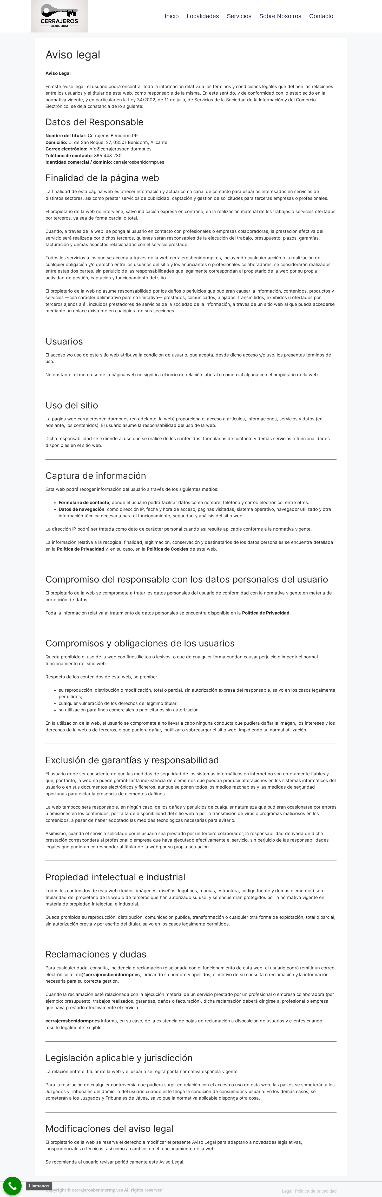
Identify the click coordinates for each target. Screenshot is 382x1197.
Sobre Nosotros (280, 16)
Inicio (172, 16)
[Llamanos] (12, 1186)
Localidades (203, 16)
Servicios (239, 16)
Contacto (321, 16)
